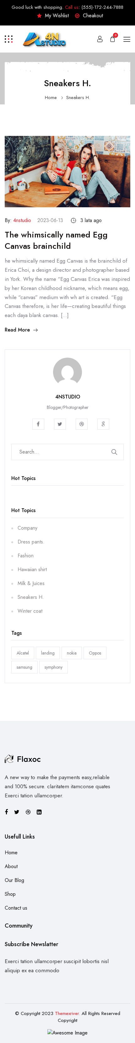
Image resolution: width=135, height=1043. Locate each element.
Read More (17, 329)
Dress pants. (31, 541)
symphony (53, 667)
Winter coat (30, 611)
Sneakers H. (78, 97)
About (11, 866)
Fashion (26, 555)
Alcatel (23, 653)
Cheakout (93, 15)
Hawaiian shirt (32, 569)
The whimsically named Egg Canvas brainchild (56, 240)
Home (51, 97)
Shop (10, 894)
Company (27, 528)
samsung (24, 667)
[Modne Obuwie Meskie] (44, 38)
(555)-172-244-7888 (102, 7)
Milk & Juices (31, 583)
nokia (72, 653)
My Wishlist (57, 15)
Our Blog (14, 880)
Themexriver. (67, 1013)
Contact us (16, 908)
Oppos (95, 653)
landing (48, 653)
